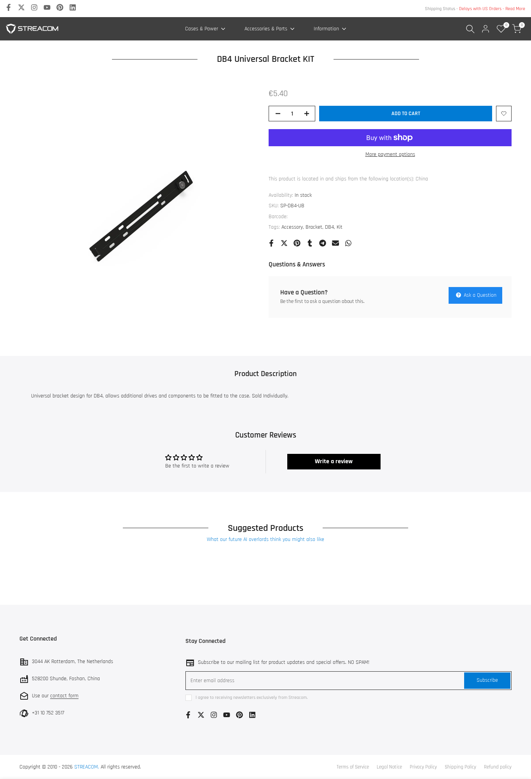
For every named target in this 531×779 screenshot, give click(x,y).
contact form (64, 695)
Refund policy (498, 767)
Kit (339, 227)
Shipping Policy (460, 767)
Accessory (292, 227)
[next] (500, 585)
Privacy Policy (423, 767)
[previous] (23, 585)
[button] (504, 113)
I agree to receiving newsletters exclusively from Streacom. (251, 697)
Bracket (314, 227)
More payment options (390, 154)
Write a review (334, 461)
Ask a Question (479, 295)
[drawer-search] (470, 29)
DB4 (329, 227)
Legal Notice (389, 767)
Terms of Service (353, 767)
